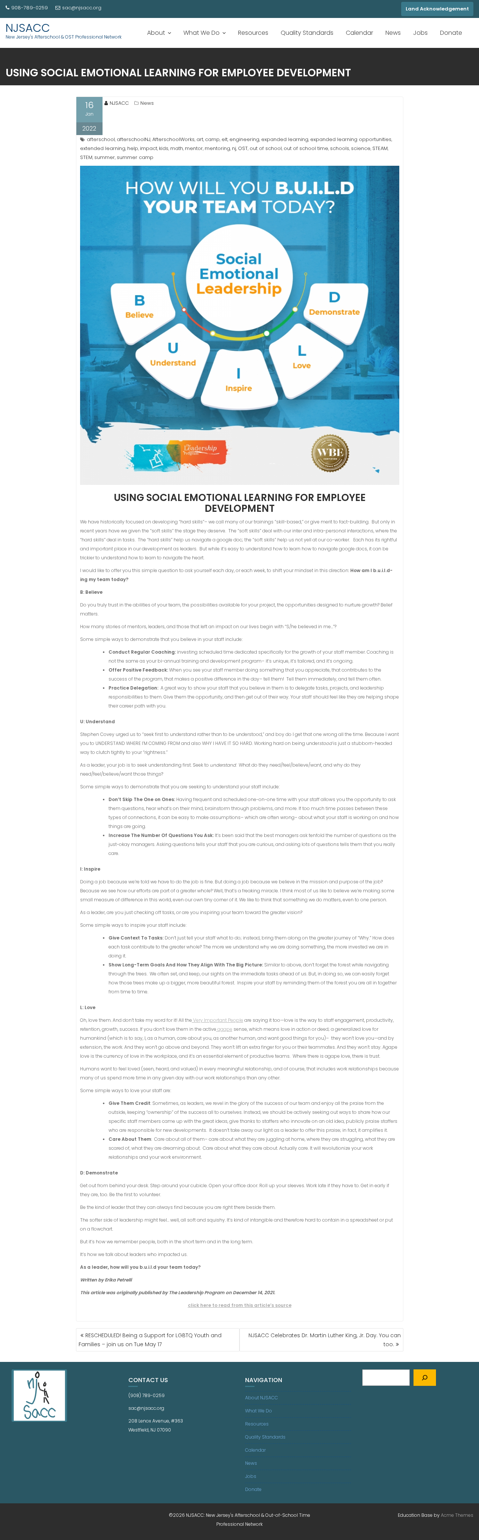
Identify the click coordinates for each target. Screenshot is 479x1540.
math (176, 148)
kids (163, 148)
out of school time (306, 148)
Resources (253, 32)
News (393, 32)
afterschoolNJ (133, 139)
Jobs (420, 32)
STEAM (380, 148)
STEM (86, 157)
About (156, 32)
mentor (194, 148)
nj (234, 148)
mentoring (217, 148)
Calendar (359, 32)
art (199, 139)
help (132, 148)
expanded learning (284, 139)
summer (104, 157)
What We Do (201, 32)
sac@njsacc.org (81, 7)
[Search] (425, 1377)
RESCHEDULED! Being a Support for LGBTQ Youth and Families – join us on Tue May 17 (150, 1340)
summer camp (135, 157)
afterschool (101, 139)
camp (212, 139)
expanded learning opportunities (350, 139)
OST (243, 148)
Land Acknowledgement (437, 8)
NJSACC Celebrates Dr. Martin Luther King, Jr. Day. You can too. (324, 1340)
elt (225, 139)
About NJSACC (261, 1397)
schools (339, 148)
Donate (451, 32)
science (360, 148)
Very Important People (217, 1020)
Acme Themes (457, 1515)
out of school (266, 148)
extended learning (102, 148)
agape (224, 1029)
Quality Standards (307, 32)
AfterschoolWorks (173, 139)
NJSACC (28, 28)
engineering (244, 139)
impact (148, 148)
